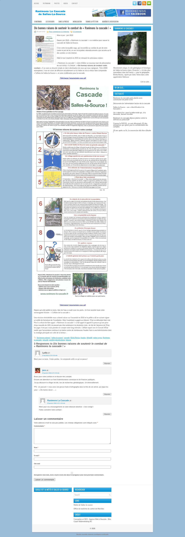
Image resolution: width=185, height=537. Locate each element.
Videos (65, 3)
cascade (67, 338)
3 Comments (77, 32)
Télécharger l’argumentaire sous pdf (73, 78)
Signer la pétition (92, 21)
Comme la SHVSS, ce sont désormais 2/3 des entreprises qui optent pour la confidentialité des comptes (130, 125)
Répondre (107, 363)
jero (44, 370)
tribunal (68, 340)
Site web (37, 464)
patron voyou (97, 338)
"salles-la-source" (57, 338)
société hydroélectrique (57, 340)
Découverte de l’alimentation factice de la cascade (131, 103)
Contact (75, 3)
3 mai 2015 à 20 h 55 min (49, 355)
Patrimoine (46, 3)
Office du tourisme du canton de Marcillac (89, 509)
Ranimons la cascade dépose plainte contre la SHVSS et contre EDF (130, 119)
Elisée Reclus (75, 338)
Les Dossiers (50, 21)
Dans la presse (64, 21)
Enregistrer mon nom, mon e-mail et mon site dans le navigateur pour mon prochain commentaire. (69, 475)
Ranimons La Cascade (58, 401)
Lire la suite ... (146, 82)
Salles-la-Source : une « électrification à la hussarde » (128, 108)
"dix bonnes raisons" (43, 338)
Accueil (36, 3)
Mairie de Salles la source (83, 505)
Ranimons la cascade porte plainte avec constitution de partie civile (127, 99)
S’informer (38, 21)
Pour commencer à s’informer (59, 32)
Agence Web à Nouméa (97, 519)
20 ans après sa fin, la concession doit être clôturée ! (132, 131)
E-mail (37, 456)
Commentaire (39, 426)
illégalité (89, 338)
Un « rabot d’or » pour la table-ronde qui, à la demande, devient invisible (129, 113)
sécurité (45, 340)
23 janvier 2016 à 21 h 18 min (56, 403)
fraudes (83, 338)
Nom (36, 448)
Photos (57, 3)
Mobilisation (77, 21)
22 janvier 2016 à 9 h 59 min (50, 373)
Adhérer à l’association (110, 21)
